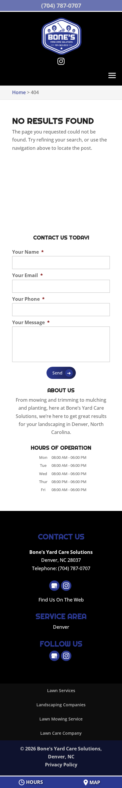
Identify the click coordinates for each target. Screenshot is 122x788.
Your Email (27, 275)
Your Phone (28, 299)
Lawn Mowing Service (61, 719)
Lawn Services (61, 690)
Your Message (31, 322)
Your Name (28, 252)
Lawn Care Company (61, 733)
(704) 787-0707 (61, 5)
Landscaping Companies (61, 704)
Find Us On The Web (61, 599)
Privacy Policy (61, 764)
